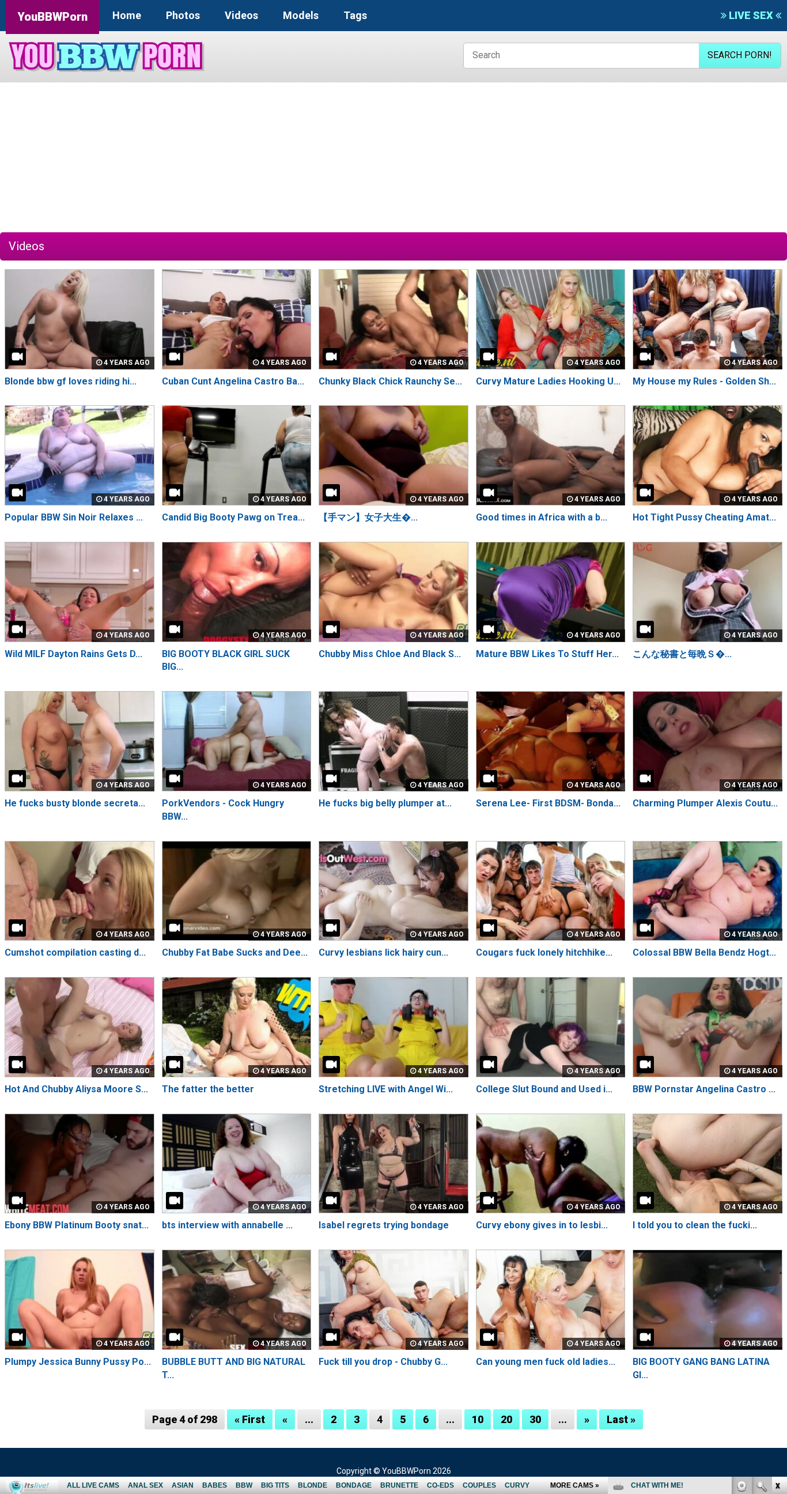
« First (249, 1419)
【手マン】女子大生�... (368, 517)
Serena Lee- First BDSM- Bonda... (548, 803)
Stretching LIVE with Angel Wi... (386, 1089)
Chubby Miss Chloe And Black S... (390, 653)
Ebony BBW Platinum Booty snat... (77, 1225)
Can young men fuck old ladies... (545, 1361)
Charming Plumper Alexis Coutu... (705, 803)
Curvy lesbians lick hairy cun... (383, 952)
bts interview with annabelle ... (227, 1225)
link (777, 1314)
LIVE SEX (751, 15)
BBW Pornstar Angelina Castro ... (704, 1089)
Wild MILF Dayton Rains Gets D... (73, 653)
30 (535, 1419)
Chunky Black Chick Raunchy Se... (390, 381)
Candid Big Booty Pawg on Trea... (233, 517)
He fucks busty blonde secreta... (75, 803)
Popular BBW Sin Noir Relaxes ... (74, 517)
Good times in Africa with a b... (541, 517)
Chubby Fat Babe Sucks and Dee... (235, 952)
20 (506, 1419)
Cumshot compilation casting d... (75, 952)
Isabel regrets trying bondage (384, 1225)
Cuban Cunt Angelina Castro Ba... (233, 381)
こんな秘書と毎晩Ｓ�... (682, 653)
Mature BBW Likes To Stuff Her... (547, 653)
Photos (183, 15)
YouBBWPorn (52, 17)
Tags (355, 15)
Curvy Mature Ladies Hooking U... (548, 381)
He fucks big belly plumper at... (385, 803)
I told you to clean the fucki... (695, 1225)
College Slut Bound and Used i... (544, 1089)
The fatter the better (208, 1089)
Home (126, 15)
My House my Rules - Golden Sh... (704, 381)
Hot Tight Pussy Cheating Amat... (704, 517)
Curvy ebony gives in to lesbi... (542, 1225)
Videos (241, 15)
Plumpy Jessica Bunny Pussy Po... (78, 1361)
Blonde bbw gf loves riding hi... (71, 381)
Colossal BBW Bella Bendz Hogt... (704, 952)
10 (477, 1419)
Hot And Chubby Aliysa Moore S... (76, 1089)
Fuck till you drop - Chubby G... (383, 1361)
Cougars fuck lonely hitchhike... (544, 952)
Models (301, 15)
